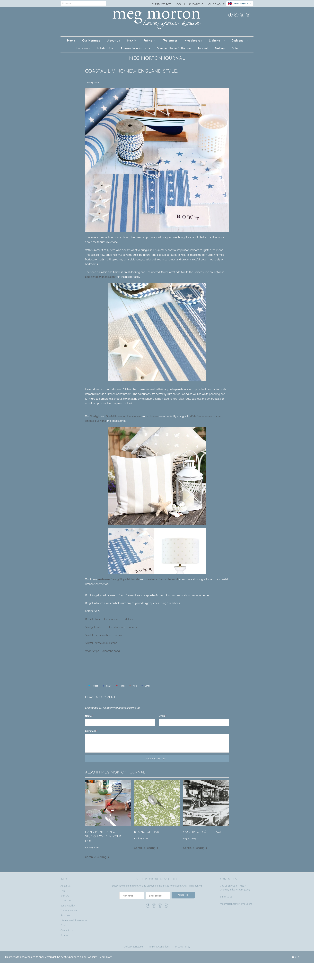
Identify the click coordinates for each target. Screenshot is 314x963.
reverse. (134, 627)
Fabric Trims (105, 48)
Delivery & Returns (133, 946)
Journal (203, 48)
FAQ (63, 890)
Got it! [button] (295, 957)
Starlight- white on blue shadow (104, 627)
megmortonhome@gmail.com (236, 904)
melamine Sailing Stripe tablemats (118, 579)
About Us (113, 40)
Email (162, 716)
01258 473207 (161, 4)
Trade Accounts (69, 910)
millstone (152, 416)
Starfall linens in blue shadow (124, 416)
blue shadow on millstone (100, 276)
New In (131, 40)
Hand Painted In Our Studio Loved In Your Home (103, 837)
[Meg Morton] (157, 21)
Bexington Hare (147, 832)
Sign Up (65, 895)
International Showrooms (74, 920)
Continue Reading (96, 857)
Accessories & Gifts (134, 48)
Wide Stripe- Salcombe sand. (102, 651)
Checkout (216, 4)
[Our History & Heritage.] (206, 803)
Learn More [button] (105, 957)
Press (63, 925)
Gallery (220, 48)
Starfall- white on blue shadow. (103, 635)
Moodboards (193, 40)
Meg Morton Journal (157, 58)
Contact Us (67, 930)
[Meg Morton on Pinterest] (236, 14)
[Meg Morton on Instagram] (242, 14)
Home (71, 40)
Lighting (215, 40)
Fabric (148, 40)
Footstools (83, 48)
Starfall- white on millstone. (101, 643)
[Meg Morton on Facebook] (230, 14)
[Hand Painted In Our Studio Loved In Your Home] (108, 803)
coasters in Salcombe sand (161, 579)
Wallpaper (170, 40)
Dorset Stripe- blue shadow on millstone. (109, 619)
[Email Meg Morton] (248, 14)
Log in (180, 4)
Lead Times (67, 900)
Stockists (65, 915)
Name (89, 716)
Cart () (197, 4)
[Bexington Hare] (157, 803)
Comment (91, 731)
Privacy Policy (182, 946)
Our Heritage (91, 40)
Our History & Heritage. (202, 832)
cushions (100, 420)
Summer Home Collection (174, 48)
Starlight (95, 416)
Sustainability (68, 905)
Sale (235, 48)
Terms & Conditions (159, 946)
